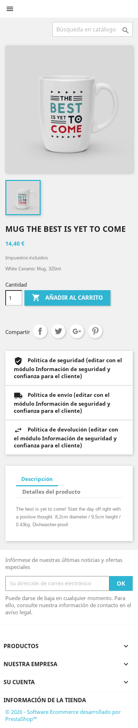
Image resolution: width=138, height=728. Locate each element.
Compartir (40, 331)
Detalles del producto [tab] (51, 491)
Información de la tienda (45, 700)
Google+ (77, 331)
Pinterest (95, 331)
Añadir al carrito (67, 297)
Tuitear (58, 331)
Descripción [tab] (37, 478)
